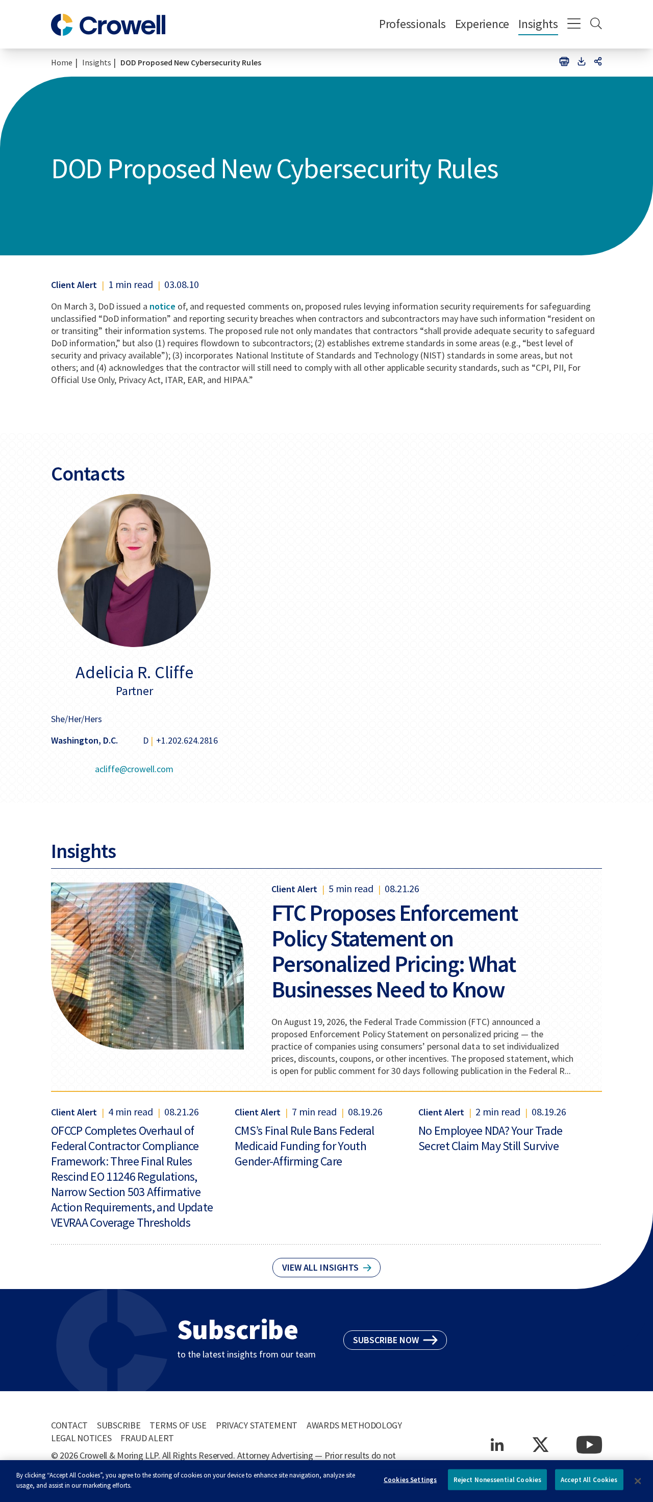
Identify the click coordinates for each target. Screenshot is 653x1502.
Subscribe (118, 1425)
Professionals (412, 24)
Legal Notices (81, 1438)
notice (162, 306)
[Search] (596, 24)
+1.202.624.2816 (187, 740)
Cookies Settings (410, 1479)
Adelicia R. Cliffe (134, 672)
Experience (482, 24)
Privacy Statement (256, 1425)
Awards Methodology (354, 1425)
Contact (69, 1425)
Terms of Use (178, 1425)
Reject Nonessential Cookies (498, 1479)
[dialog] (326, 1481)
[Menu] (574, 24)
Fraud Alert (147, 1438)
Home (61, 62)
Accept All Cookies (589, 1479)
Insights (538, 24)
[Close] (638, 1481)
